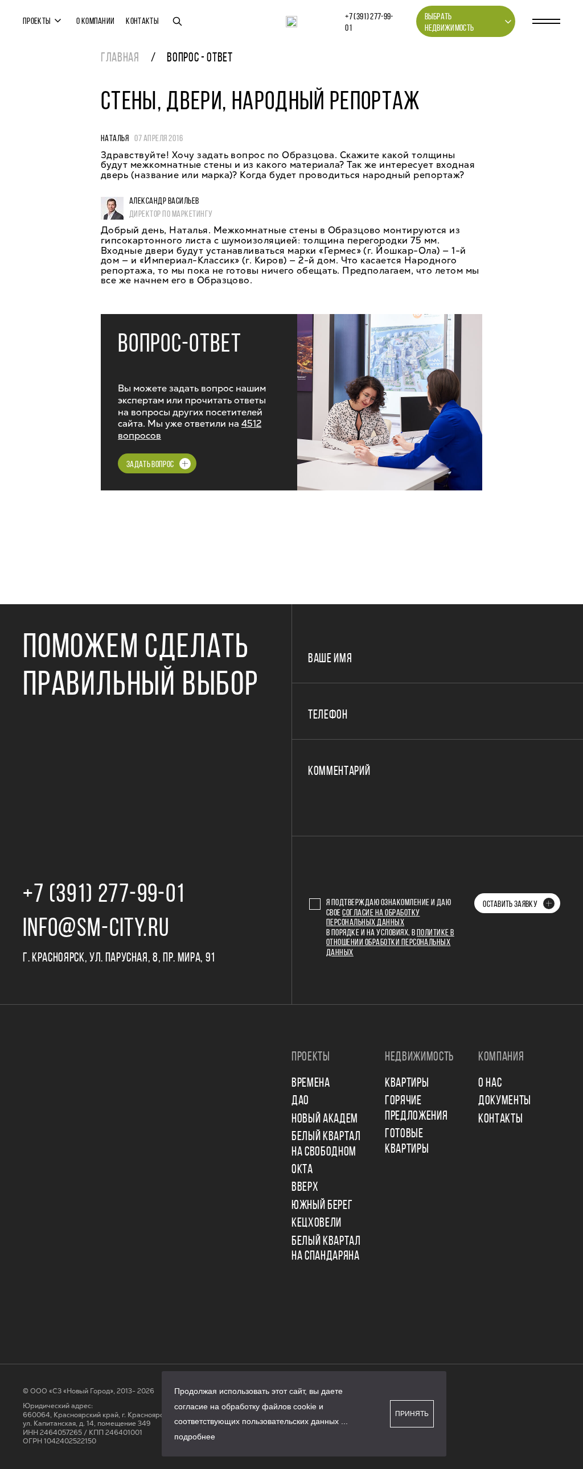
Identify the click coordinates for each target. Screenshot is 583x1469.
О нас (490, 1083)
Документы (504, 1101)
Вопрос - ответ (199, 58)
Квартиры (407, 1083)
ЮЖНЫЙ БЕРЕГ (322, 1205)
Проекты (37, 21)
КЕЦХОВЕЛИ (317, 1223)
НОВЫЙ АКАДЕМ (325, 1119)
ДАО (300, 1101)
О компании (95, 21)
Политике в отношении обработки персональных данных (390, 943)
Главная (120, 58)
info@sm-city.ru (96, 929)
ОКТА (302, 1170)
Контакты (142, 21)
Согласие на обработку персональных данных (373, 918)
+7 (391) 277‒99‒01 (369, 23)
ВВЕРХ (305, 1187)
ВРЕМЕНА (311, 1083)
